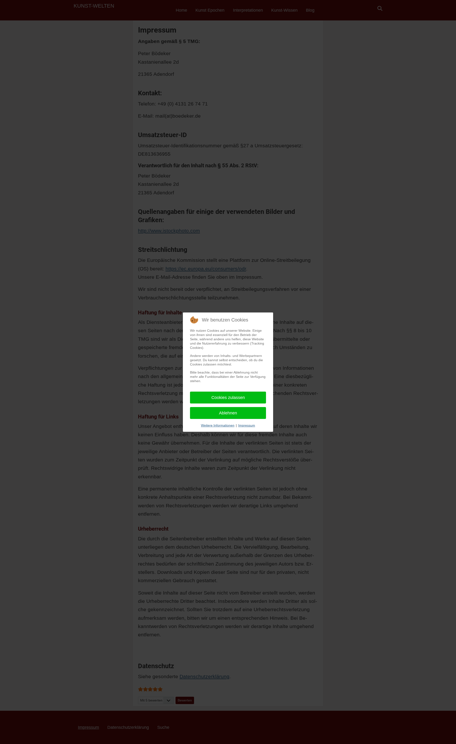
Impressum (246, 425)
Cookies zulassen (228, 397)
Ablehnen (228, 413)
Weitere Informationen (217, 425)
